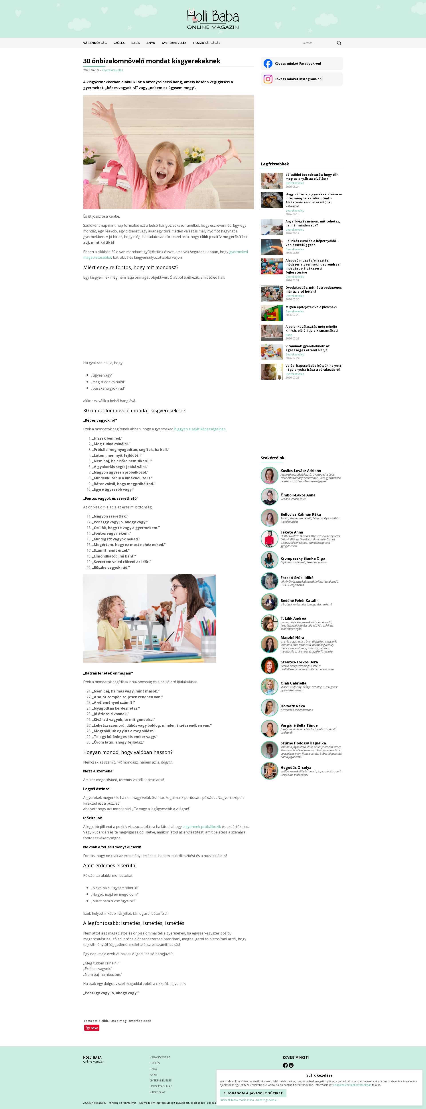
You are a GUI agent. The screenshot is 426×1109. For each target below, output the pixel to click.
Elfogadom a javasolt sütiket (253, 1093)
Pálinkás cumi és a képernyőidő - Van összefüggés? (312, 243)
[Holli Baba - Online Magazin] (213, 19)
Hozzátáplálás (206, 43)
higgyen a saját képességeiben (200, 429)
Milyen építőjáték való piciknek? (311, 307)
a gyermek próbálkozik (202, 826)
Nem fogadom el (266, 1100)
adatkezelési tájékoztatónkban (352, 1085)
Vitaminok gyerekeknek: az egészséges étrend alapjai (308, 348)
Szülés (119, 43)
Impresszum (163, 1102)
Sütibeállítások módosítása (237, 1100)
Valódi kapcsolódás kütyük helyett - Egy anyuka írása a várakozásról (313, 368)
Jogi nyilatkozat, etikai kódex (188, 1102)
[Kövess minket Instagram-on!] (291, 1065)
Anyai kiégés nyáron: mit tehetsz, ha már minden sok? (313, 223)
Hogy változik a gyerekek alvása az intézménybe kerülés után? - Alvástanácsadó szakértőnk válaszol (314, 200)
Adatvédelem (147, 1102)
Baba (135, 43)
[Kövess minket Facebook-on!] (285, 1065)
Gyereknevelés (174, 43)
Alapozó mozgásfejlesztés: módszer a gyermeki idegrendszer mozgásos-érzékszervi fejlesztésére (313, 266)
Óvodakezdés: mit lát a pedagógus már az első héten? (314, 290)
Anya (150, 43)
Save (94, 1028)
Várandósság (95, 43)
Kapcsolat (158, 1092)
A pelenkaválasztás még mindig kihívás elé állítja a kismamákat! (312, 329)
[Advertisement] (168, 320)
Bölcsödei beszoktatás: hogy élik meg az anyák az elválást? (312, 177)
